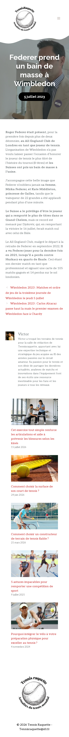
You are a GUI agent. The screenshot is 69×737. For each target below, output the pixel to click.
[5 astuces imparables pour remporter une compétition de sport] (34, 574)
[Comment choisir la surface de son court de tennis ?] (34, 479)
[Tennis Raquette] (25, 18)
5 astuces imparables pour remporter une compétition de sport (32, 586)
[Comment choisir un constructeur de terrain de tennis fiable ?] (34, 527)
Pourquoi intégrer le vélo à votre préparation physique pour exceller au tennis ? (33, 638)
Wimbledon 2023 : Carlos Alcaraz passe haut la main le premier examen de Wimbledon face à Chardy (34, 309)
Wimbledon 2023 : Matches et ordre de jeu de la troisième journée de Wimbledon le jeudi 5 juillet (33, 293)
